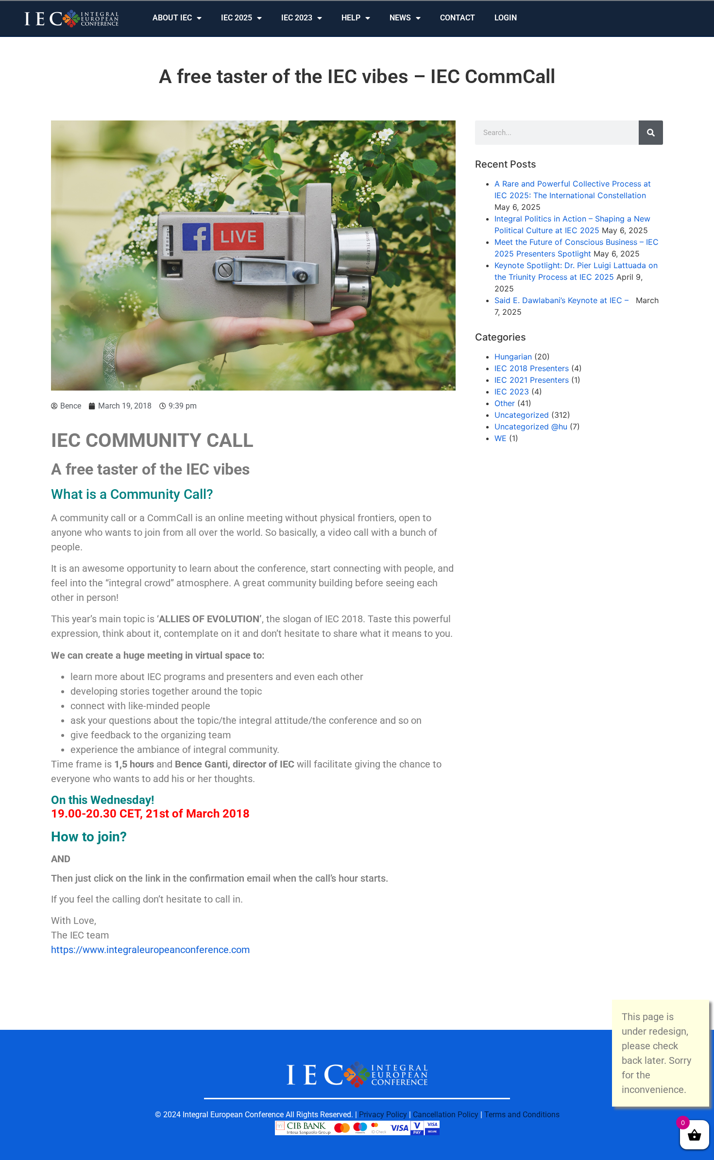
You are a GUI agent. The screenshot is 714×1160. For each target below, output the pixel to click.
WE (500, 438)
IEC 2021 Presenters (531, 380)
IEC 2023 (296, 17)
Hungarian (513, 356)
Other (504, 403)
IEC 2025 (236, 17)
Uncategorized (521, 415)
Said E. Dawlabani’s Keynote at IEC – (563, 300)
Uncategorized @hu (530, 426)
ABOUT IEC (172, 17)
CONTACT (457, 17)
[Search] (651, 132)
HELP (350, 17)
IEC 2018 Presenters (531, 368)
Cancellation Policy (445, 1114)
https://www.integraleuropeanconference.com (150, 949)
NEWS (400, 17)
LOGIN (505, 17)
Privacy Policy (383, 1114)
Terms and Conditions (522, 1114)
